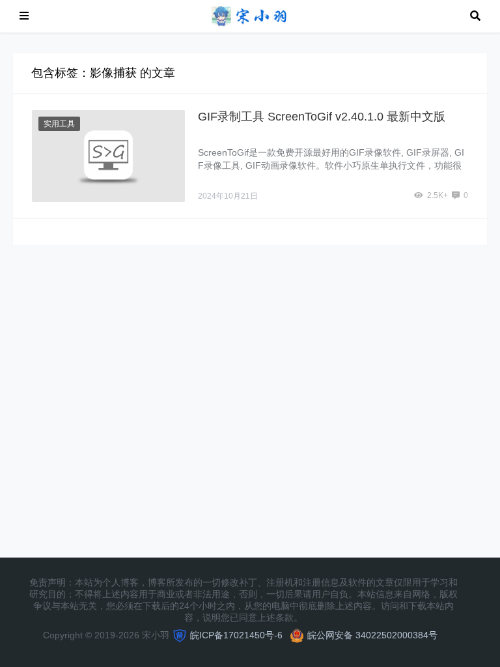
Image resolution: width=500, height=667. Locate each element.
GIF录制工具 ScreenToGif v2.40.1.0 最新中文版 (321, 116)
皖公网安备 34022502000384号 (372, 635)
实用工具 (59, 123)
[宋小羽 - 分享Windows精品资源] (249, 15)
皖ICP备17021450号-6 (236, 635)
